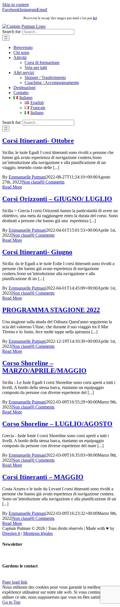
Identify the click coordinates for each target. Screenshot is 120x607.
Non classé (31, 182)
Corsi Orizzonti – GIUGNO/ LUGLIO (57, 198)
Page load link (14, 582)
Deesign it (11, 533)
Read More (12, 187)
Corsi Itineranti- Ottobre (38, 140)
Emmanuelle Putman (27, 177)
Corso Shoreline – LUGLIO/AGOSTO (57, 423)
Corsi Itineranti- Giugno (37, 252)
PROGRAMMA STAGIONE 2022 (51, 310)
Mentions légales (38, 533)
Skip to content (15, 4)
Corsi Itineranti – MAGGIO (42, 477)
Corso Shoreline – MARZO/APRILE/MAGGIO (44, 366)
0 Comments (53, 182)
